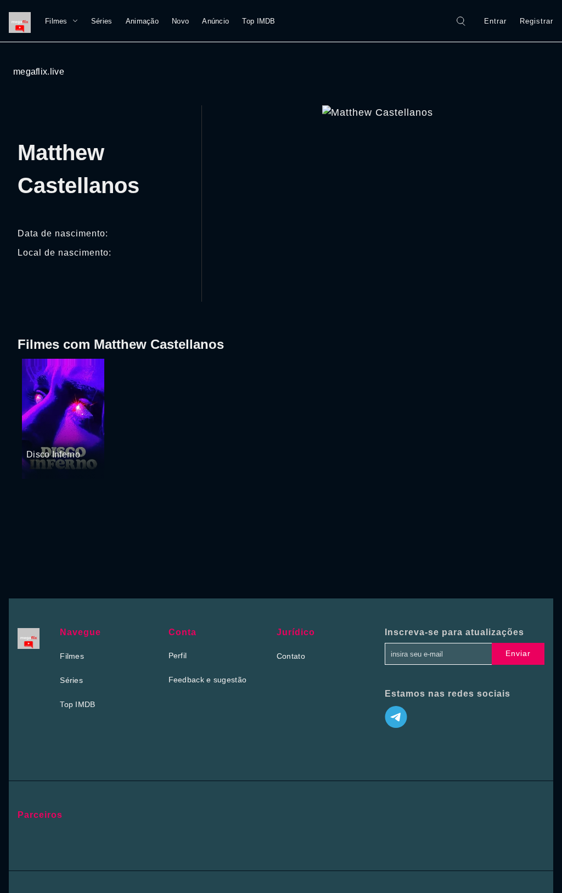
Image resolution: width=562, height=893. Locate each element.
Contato (291, 656)
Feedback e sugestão (207, 679)
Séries (102, 21)
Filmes (56, 21)
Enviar (518, 653)
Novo (180, 21)
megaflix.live (38, 71)
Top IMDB (258, 21)
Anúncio (215, 21)
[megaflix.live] (22, 21)
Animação (142, 21)
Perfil (177, 655)
